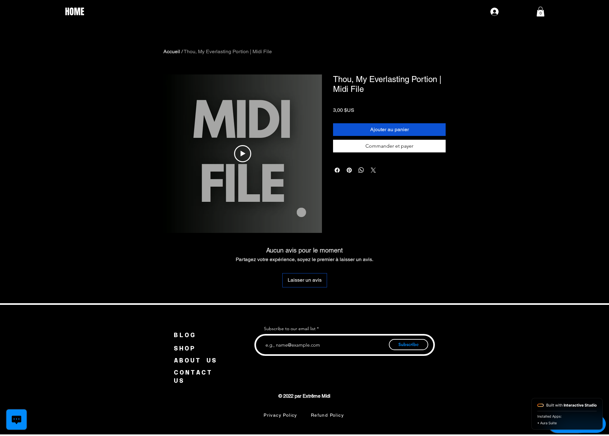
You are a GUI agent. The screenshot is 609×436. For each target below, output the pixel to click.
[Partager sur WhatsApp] (361, 170)
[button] (540, 11)
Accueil (171, 51)
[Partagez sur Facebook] (337, 170)
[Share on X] (373, 170)
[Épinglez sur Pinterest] (349, 170)
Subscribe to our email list (290, 328)
